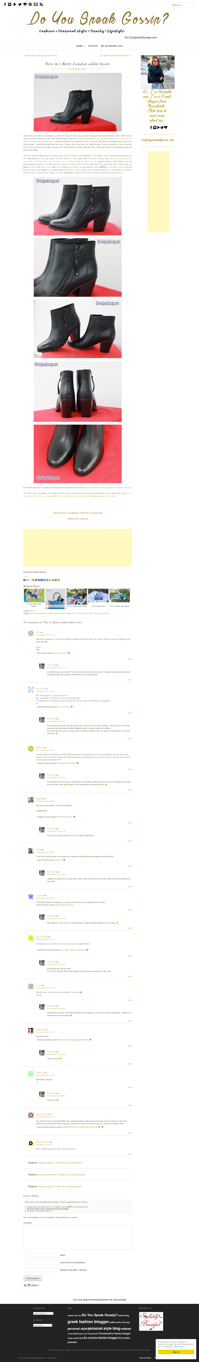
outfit (112, 1322)
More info (178, 1346)
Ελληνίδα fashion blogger (101, 1338)
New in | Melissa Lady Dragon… (34, 605)
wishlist (76, 1338)
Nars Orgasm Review (64, 904)
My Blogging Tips (112, 46)
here (51, 1211)
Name (62, 1255)
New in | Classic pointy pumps (119, 606)
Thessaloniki (92, 1333)
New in (33, 611)
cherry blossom (41, 1114)
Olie (37, 632)
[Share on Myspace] (44, 580)
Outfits (93, 46)
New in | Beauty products (56, 606)
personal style (83, 613)
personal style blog (104, 1328)
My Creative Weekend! (66, 763)
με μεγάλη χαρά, (120, 158)
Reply (130, 659)
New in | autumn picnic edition (77, 606)
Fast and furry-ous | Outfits (40, 56)
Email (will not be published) (72, 1262)
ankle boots (33, 613)
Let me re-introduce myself (116, 56)
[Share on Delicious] (36, 580)
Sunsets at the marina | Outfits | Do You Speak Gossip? (61, 1174)
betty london (43, 613)
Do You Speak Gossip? (100, 1315)
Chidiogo (39, 1072)
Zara (81, 1338)
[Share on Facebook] (24, 580)
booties (51, 613)
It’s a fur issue (63, 706)
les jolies (39, 895)
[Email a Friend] (30, 580)
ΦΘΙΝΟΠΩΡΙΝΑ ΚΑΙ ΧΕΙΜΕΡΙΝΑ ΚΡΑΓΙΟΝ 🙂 (81, 1127)
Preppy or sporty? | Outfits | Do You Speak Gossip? (60, 1186)
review (70, 1333)
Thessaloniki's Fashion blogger (114, 1333)
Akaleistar (40, 1029)
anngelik (39, 798)
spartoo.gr (98, 613)
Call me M (51, 665)
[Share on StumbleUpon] (47, 580)
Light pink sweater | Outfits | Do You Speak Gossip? (60, 1162)
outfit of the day (122, 1322)
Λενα (38, 985)
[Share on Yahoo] (50, 580)
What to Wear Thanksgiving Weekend (73, 1039)
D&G (79, 1316)
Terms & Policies (145, 1358)
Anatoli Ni (40, 688)
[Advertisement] (77, 548)
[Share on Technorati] (56, 580)
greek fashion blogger (63, 613)
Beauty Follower (42, 1142)
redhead (125, 1329)
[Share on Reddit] (53, 580)
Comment (27, 1222)
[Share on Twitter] (27, 580)
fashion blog (123, 1315)
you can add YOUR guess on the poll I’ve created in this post (108, 487)
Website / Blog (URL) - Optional (72, 1270)
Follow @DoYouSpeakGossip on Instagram (99, 1299)
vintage (70, 1338)
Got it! (176, 1352)
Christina (39, 747)
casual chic (73, 1315)
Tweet (25, 576)
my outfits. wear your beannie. (73, 949)
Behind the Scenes (64, 816)
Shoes (91, 613)
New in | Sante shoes (98, 606)
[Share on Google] (41, 580)
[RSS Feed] (59, 580)
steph (38, 849)
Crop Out (58, 860)
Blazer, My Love (60, 653)
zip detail (105, 613)
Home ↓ (80, 46)
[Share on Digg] (39, 580)
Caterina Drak (41, 936)
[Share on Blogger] (33, 580)
